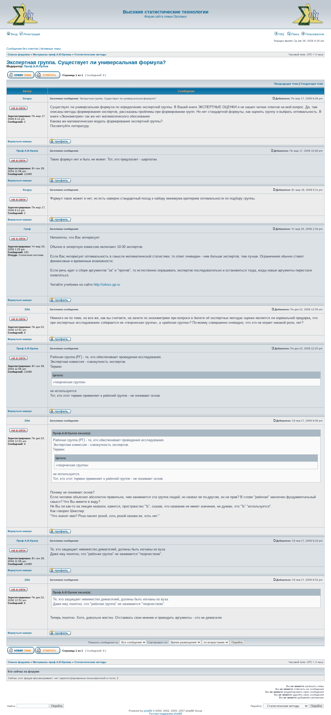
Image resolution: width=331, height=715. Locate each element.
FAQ (281, 34)
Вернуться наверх (20, 141)
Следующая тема (311, 83)
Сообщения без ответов (22, 48)
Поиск (294, 34)
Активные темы (50, 48)
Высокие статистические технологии (165, 11)
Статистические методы (90, 54)
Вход (13, 34)
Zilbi (27, 309)
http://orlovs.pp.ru (107, 284)
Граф (27, 228)
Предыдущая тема (286, 83)
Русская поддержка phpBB (165, 713)
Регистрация (31, 34)
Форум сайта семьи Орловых (165, 16)
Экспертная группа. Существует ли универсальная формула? (86, 62)
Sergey (27, 98)
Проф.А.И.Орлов (36, 66)
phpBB (148, 710)
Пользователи (314, 34)
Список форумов (19, 54)
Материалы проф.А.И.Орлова (52, 54)
